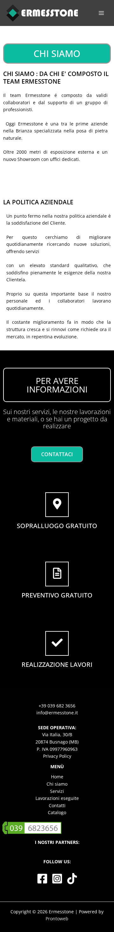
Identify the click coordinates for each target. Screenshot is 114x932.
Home (57, 777)
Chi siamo (57, 784)
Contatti (57, 805)
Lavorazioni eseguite (57, 798)
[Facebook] (42, 878)
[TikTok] (72, 878)
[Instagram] (57, 878)
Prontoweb (57, 919)
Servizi (57, 791)
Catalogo (57, 812)
